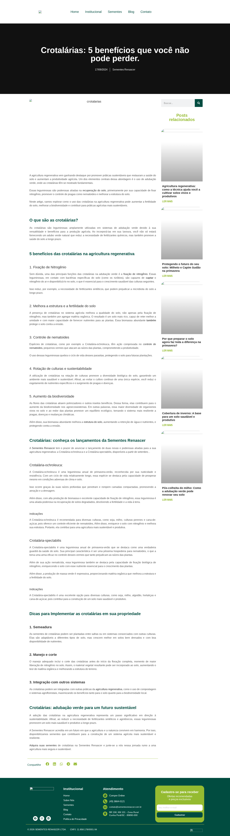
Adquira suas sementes (43, 745)
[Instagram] (42, 818)
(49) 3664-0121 (117, 801)
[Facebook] (35, 818)
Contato (146, 11)
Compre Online (117, 795)
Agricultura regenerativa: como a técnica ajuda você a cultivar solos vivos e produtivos (181, 191)
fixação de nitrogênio (135, 274)
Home (75, 11)
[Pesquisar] (199, 103)
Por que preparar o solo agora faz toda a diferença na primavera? (181, 342)
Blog (131, 11)
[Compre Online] (105, 795)
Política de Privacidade (75, 819)
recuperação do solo (94, 190)
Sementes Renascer (43, 448)
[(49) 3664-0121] (105, 801)
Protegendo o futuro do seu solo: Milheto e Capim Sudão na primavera (181, 267)
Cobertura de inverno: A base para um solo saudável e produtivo (181, 417)
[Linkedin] (48, 818)
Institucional (93, 11)
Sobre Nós (68, 800)
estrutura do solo (92, 422)
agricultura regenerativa (108, 689)
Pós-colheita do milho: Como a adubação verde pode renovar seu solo (181, 491)
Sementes (115, 11)
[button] (47, 764)
